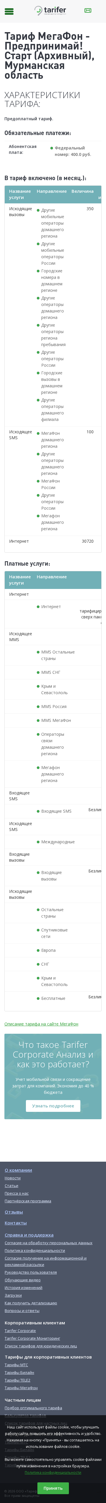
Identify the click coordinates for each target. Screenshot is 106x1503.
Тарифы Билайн (19, 1372)
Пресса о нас (17, 1193)
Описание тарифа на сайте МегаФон (41, 1024)
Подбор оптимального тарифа (33, 1407)
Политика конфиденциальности (53, 1472)
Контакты (16, 1223)
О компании (18, 1170)
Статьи (11, 1185)
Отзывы (14, 1212)
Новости (13, 1178)
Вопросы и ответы (22, 1310)
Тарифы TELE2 (17, 1380)
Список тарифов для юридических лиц (41, 1346)
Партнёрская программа (28, 1201)
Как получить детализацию (31, 1303)
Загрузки (13, 1295)
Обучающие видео (23, 1280)
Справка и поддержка (29, 1235)
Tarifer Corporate (20, 1330)
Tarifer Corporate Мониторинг (32, 1338)
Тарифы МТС (16, 1364)
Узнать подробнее (53, 1106)
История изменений (23, 1287)
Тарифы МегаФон (21, 1387)
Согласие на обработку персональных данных (48, 1242)
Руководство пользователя (31, 1272)
